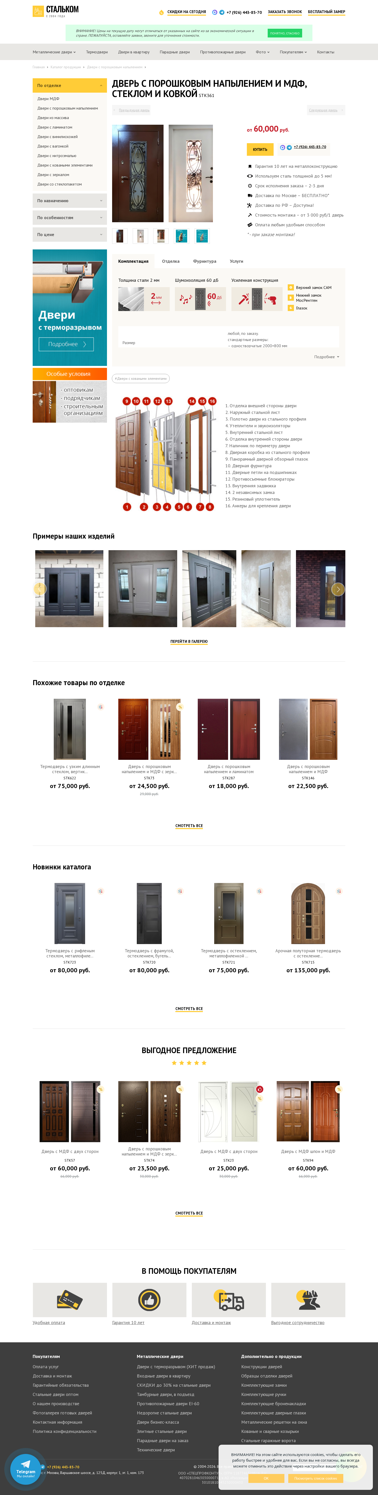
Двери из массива (53, 117)
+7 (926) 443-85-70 (244, 12)
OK (266, 1478)
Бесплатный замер (326, 11)
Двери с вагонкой (52, 146)
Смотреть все (189, 941)
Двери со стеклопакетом (59, 184)
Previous (40, 705)
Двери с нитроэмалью (56, 155)
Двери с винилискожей (57, 136)
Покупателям (46, 1472)
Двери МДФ (48, 98)
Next (338, 705)
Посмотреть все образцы (320, 279)
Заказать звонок (285, 11)
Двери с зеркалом (53, 174)
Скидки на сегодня (186, 11)
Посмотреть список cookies (315, 1478)
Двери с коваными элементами (65, 165)
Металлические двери (160, 1472)
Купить (260, 149)
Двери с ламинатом (54, 127)
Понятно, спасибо (285, 33)
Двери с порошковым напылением (67, 108)
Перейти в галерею (189, 756)
